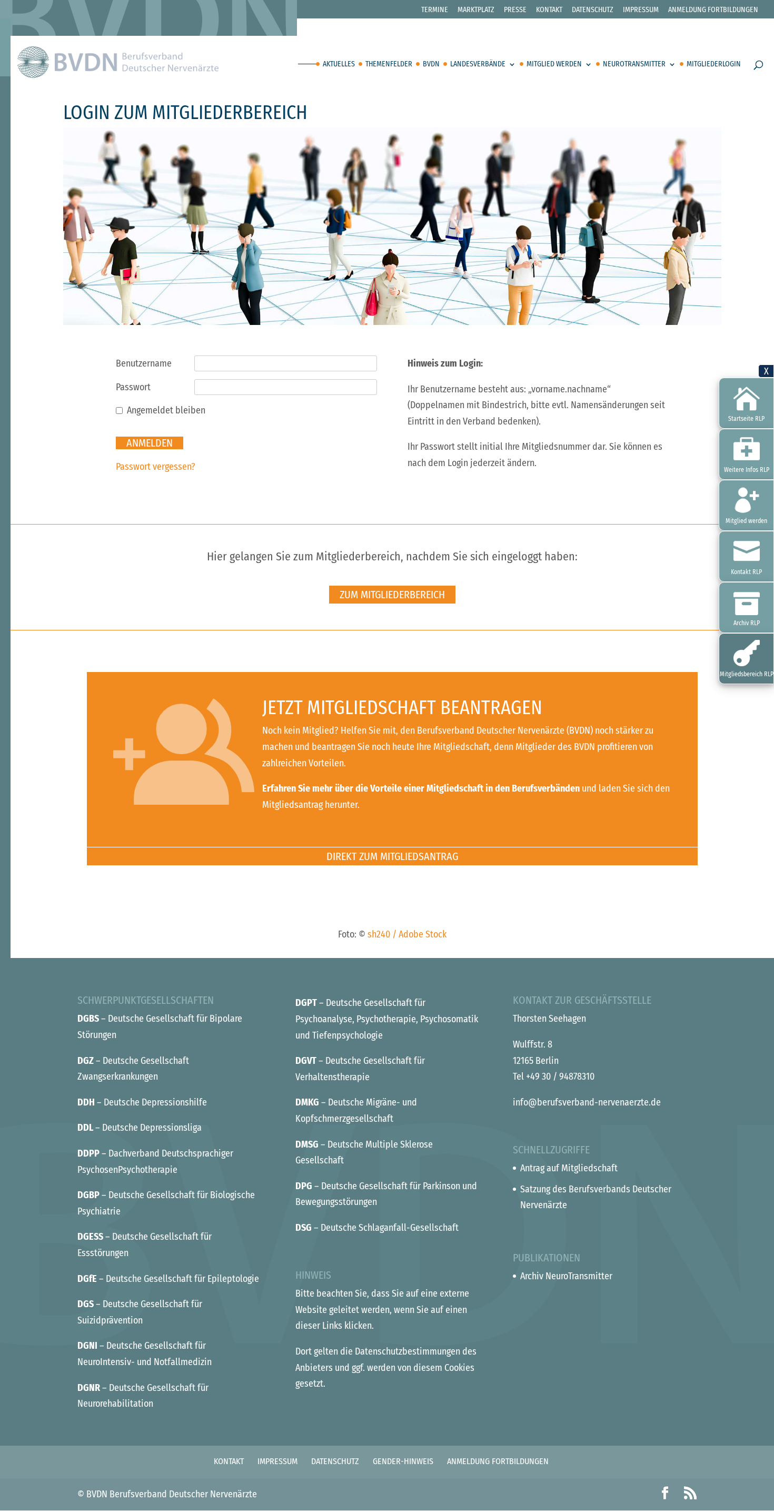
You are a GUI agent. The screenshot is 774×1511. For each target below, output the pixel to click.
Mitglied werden (554, 64)
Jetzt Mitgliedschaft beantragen (402, 707)
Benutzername (144, 363)
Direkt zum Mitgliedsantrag (392, 856)
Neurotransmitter (634, 64)
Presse (515, 10)
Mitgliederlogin (714, 64)
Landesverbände (477, 64)
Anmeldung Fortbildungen (713, 10)
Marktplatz (476, 10)
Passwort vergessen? (155, 466)
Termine (434, 10)
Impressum (641, 10)
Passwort (133, 387)
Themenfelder (388, 64)
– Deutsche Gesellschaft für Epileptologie (168, 1279)
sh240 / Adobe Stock (407, 934)
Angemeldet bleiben (166, 410)
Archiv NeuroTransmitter (566, 1276)
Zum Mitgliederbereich (392, 594)
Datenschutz (592, 10)
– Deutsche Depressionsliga (139, 1127)
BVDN (431, 64)
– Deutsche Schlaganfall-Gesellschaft (377, 1227)
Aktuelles (339, 64)
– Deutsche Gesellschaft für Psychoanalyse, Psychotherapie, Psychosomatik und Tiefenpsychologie (386, 1019)
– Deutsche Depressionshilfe (142, 1102)
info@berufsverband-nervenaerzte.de (587, 1102)
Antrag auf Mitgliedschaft (569, 1168)
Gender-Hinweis (403, 1461)
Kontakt (549, 10)
